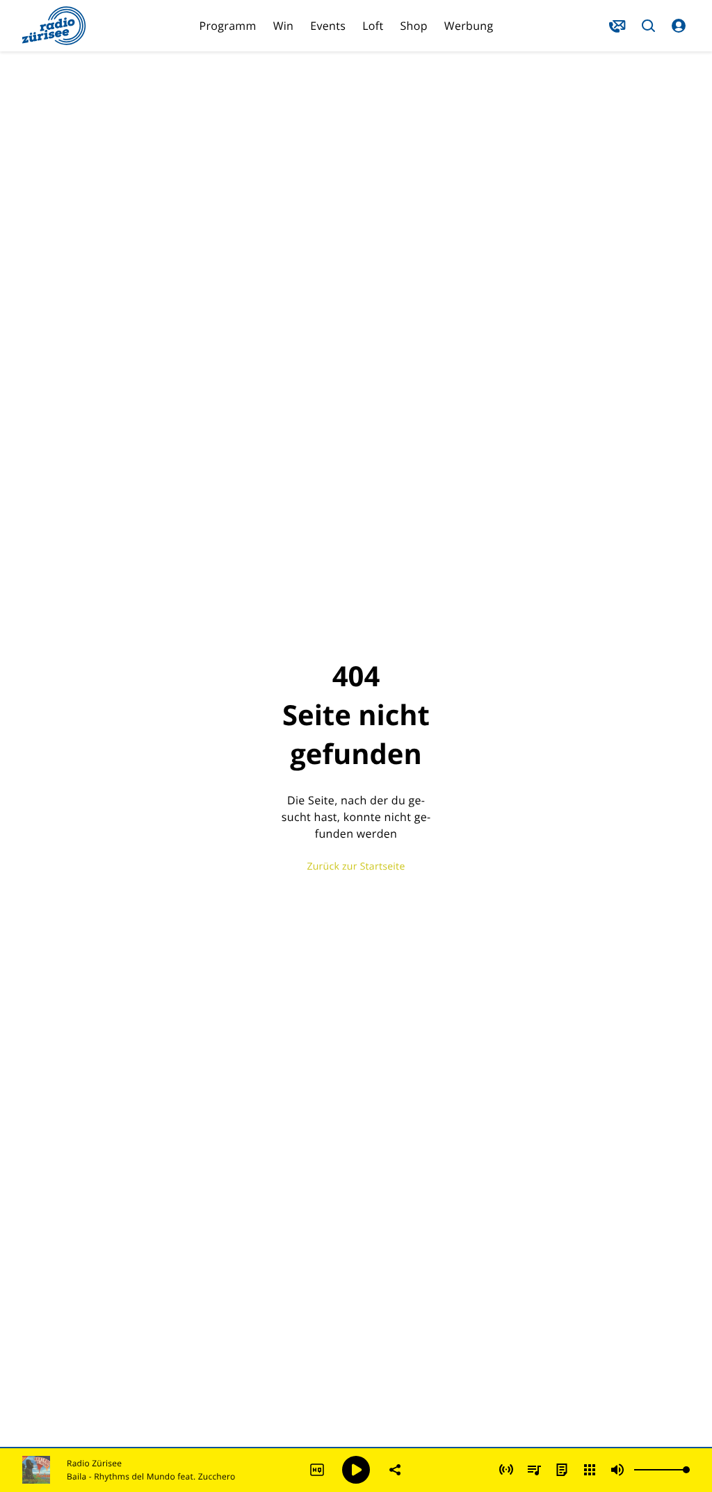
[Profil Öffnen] (679, 26)
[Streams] (589, 1470)
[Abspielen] (356, 1470)
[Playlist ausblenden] (534, 1470)
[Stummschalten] (617, 1470)
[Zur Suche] (648, 26)
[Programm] (561, 1470)
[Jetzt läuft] (506, 1470)
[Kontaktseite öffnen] (617, 26)
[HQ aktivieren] (317, 1470)
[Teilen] (395, 1469)
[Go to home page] (54, 25)
